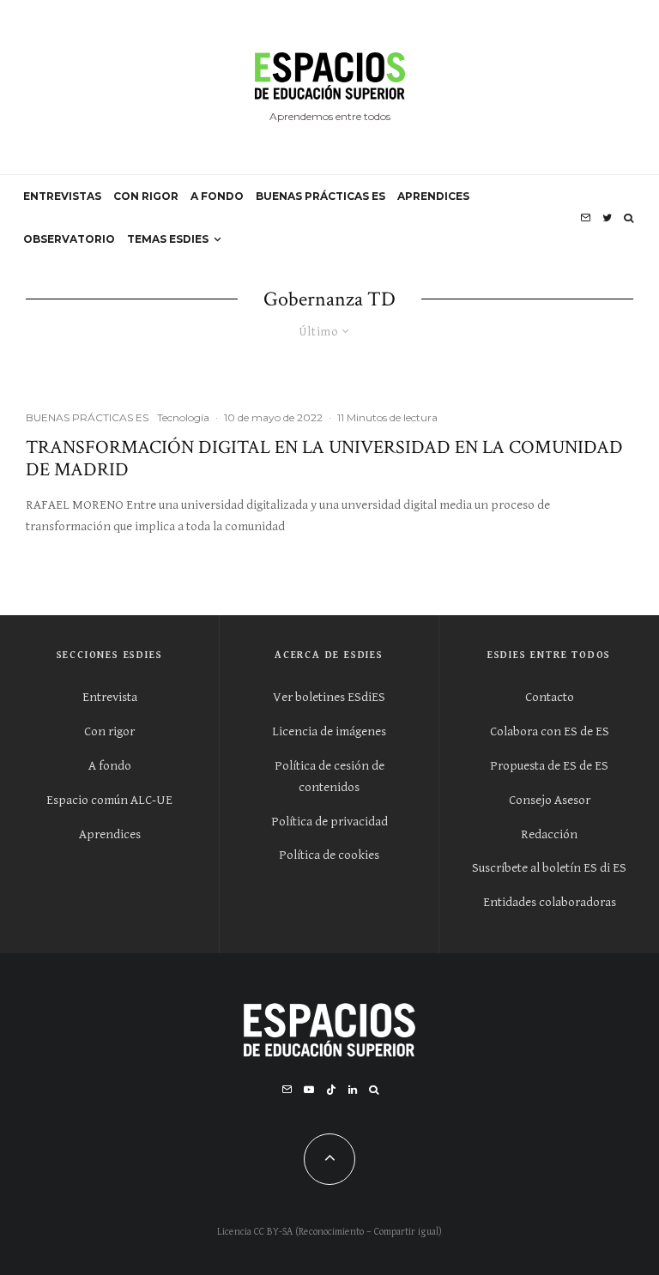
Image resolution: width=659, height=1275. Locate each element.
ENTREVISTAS (62, 196)
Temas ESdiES (168, 239)
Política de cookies (329, 855)
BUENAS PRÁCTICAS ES (320, 196)
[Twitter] (607, 218)
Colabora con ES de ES (549, 731)
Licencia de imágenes (329, 731)
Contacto (549, 697)
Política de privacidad (329, 821)
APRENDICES (433, 196)
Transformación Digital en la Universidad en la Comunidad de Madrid (324, 459)
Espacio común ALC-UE (109, 800)
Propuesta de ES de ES (549, 765)
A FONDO (217, 196)
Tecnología (183, 417)
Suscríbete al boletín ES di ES (549, 868)
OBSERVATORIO (69, 239)
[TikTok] (331, 1090)
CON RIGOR (145, 196)
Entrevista (109, 697)
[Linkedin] (352, 1090)
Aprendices (110, 834)
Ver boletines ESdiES (329, 697)
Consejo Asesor (549, 800)
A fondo (109, 765)
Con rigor (109, 731)
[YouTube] (309, 1090)
